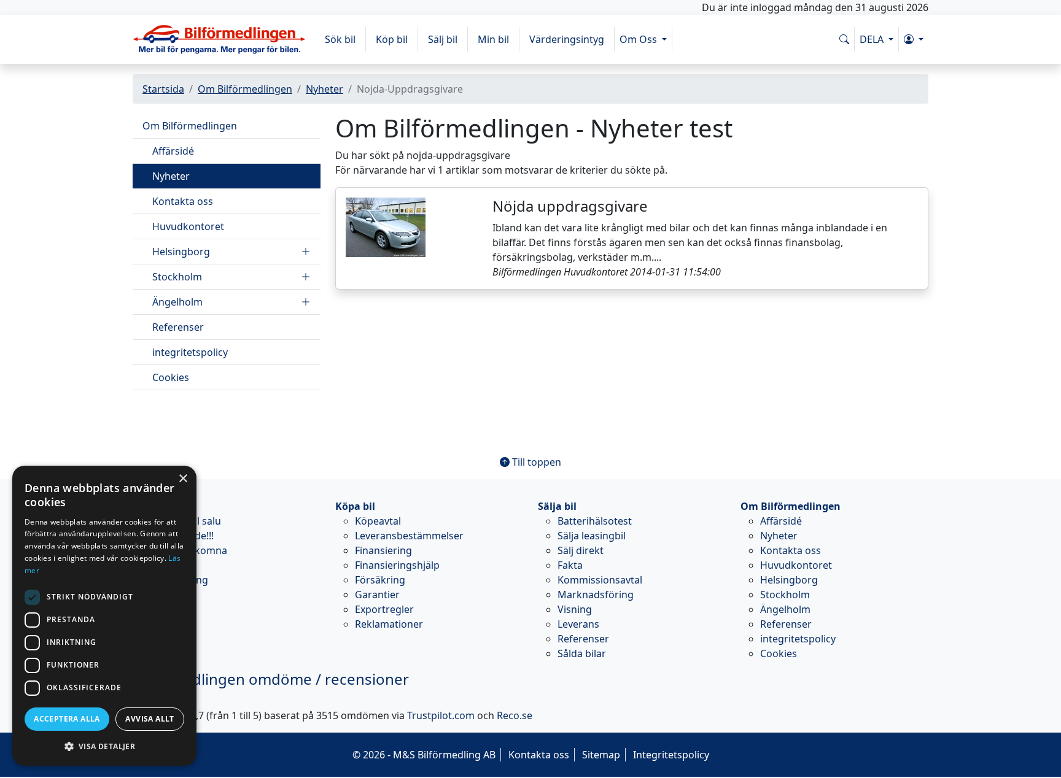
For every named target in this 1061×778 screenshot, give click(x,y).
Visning (575, 609)
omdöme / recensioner (271, 679)
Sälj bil (442, 39)
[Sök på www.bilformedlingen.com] (844, 39)
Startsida (163, 89)
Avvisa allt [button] (149, 719)
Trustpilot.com (441, 715)
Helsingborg (181, 251)
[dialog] (104, 616)
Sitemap (601, 754)
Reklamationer (389, 624)
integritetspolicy (190, 352)
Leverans (578, 624)
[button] (913, 39)
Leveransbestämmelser (409, 535)
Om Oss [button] (639, 39)
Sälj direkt (581, 550)
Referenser (178, 327)
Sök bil (340, 39)
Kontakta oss (182, 201)
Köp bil (392, 39)
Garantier (377, 594)
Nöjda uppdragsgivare (570, 206)
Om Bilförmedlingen (245, 89)
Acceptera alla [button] (67, 719)
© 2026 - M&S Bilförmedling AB (424, 754)
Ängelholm (177, 302)
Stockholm (177, 276)
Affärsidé (173, 151)
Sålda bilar (582, 653)
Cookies (170, 377)
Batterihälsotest (595, 521)
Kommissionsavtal (600, 580)
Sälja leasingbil (592, 535)
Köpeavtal (378, 521)
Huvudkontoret (188, 226)
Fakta (570, 565)
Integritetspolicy (671, 754)
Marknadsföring (596, 594)
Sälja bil (557, 506)
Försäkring (380, 580)
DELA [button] (873, 39)
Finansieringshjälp (397, 565)
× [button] (182, 478)
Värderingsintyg (566, 39)
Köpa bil (355, 506)
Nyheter (324, 89)
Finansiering (383, 550)
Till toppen (535, 462)
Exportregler (384, 609)
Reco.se (514, 715)
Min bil (493, 39)
